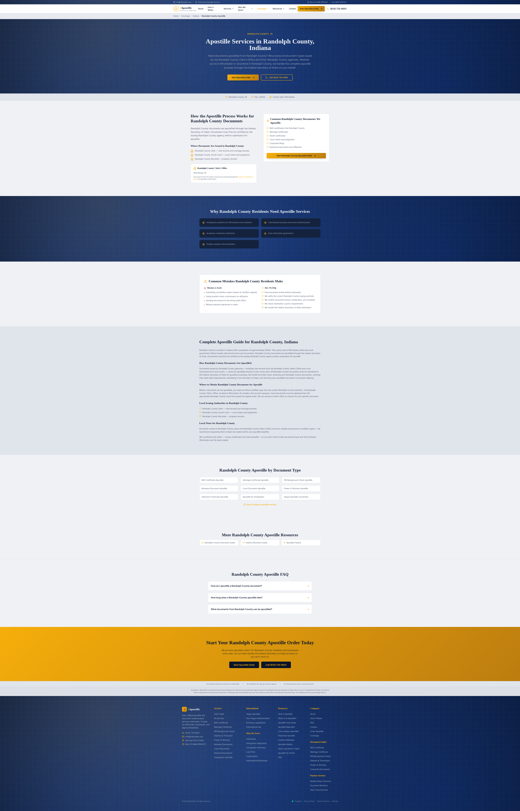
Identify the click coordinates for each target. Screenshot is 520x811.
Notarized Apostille (286, 735)
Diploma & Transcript (223, 735)
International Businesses (256, 760)
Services (227, 8)
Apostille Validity (285, 744)
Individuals (251, 739)
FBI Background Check (224, 731)
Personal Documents (223, 753)
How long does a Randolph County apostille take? (260, 597)
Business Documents (223, 744)
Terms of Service (323, 801)
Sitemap (335, 801)
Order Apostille (316, 731)
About (200, 8)
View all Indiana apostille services (261, 504)
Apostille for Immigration (253, 497)
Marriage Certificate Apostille (255, 480)
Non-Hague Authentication (258, 718)
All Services (219, 718)
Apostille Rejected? (286, 727)
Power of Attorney (222, 740)
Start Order (219, 714)
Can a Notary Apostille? (288, 731)
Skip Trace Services (319, 790)
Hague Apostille (253, 714)
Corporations (252, 756)
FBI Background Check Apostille (298, 480)
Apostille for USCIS (286, 753)
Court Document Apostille (254, 488)
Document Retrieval (319, 785)
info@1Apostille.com (194, 736)
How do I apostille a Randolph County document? (260, 585)
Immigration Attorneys (256, 747)
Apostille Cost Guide (287, 722)
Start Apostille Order (309, 8)
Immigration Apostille (223, 757)
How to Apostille (285, 714)
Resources (277, 8)
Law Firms (250, 752)
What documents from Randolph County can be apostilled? (260, 609)
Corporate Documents (320, 769)
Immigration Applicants (256, 743)
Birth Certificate (221, 722)
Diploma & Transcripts (320, 760)
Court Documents (222, 748)
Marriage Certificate (223, 727)
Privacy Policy (309, 801)
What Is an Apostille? (287, 718)
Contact (292, 8)
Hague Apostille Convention (296, 497)
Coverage (261, 8)
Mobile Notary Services (320, 781)
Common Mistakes (286, 740)
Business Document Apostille (214, 488)
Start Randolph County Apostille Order (294, 155)
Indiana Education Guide (256, 542)
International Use (253, 727)
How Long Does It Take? (289, 748)
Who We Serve (242, 8)
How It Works (211, 8)
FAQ (280, 757)
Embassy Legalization (255, 722)
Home (175, 16)
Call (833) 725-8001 (278, 77)
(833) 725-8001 (338, 8)
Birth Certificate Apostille (212, 480)
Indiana (196, 16)
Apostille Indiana (294, 542)
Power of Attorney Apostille (296, 488)
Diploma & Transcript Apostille (215, 497)
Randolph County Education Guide (220, 542)
